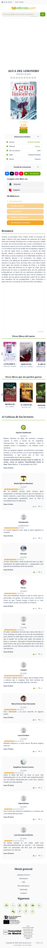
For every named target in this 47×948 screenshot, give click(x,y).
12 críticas (23, 132)
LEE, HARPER (10, 406)
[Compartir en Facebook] (7, 173)
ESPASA (37, 146)
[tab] (23, 137)
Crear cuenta (19, 2)
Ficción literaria (34, 142)
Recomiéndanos (23, 886)
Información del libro (22, 137)
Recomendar (34, 173)
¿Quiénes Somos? (23, 875)
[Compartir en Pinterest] (21, 173)
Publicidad (23, 889)
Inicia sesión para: (15, 201)
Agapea (16, 190)
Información (23, 878)
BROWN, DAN (26, 407)
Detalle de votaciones (22, 167)
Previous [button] (2, 354)
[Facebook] (6, 905)
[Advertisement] (23, 44)
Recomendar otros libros (20, 223)
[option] (10, 354)
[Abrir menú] (42, 14)
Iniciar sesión (7, 2)
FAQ (23, 882)
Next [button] (45, 354)
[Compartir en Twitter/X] (12, 173)
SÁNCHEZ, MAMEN (23, 74)
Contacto (23, 893)
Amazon (17, 184)
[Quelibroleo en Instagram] (17, 173)
